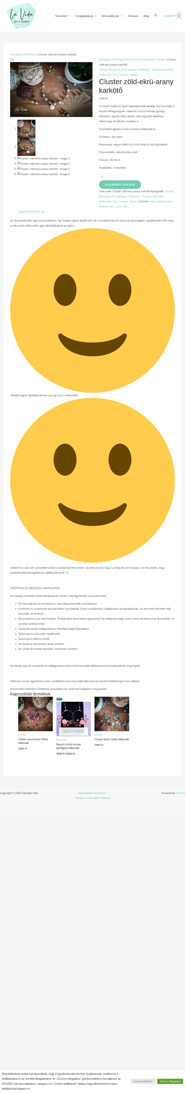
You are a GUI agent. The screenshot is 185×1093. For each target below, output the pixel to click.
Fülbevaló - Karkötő (149, 69)
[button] (156, 16)
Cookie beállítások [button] (143, 1081)
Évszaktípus (147, 59)
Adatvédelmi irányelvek (92, 793)
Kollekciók (105, 74)
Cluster (103, 69)
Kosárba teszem (120, 184)
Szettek (123, 74)
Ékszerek (131, 59)
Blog (146, 16)
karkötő (103, 206)
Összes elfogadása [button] (170, 1081)
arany (153, 201)
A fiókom (133, 16)
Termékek (61, 16)
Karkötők (167, 69)
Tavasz (161, 59)
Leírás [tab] (22, 211)
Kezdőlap (15, 54)
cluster (161, 201)
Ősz (115, 74)
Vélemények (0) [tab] (35, 211)
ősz (111, 206)
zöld (124, 206)
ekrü (169, 201)
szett (118, 206)
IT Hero (180, 793)
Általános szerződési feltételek (93, 797)
